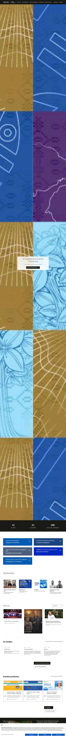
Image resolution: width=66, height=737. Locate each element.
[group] (12, 617)
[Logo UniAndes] (6, 2)
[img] (6, 2)
